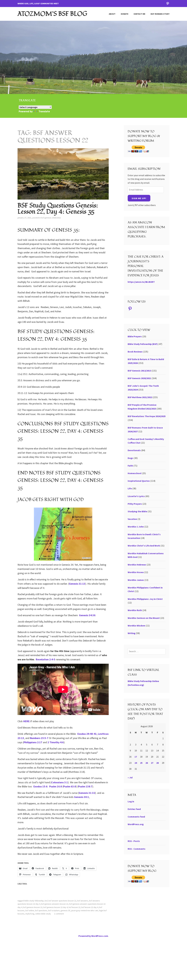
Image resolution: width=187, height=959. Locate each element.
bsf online (29, 910)
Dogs (130, 458)
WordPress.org (136, 824)
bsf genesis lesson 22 (32, 907)
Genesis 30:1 (81, 797)
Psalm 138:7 (85, 786)
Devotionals (134, 450)
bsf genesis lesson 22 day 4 (55, 907)
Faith (130, 465)
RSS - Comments (136, 848)
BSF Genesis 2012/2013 (139, 370)
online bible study (43, 913)
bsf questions (41, 910)
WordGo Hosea (136, 572)
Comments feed (136, 816)
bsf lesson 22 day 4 (89, 907)
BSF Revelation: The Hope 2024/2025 (147, 416)
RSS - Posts (134, 841)
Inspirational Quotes (139, 480)
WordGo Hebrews (137, 564)
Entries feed (134, 809)
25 (141, 762)
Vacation (132, 519)
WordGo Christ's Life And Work (144, 545)
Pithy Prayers (135, 503)
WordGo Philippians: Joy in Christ (145, 598)
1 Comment (59, 913)
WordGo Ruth (135, 610)
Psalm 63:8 (69, 786)
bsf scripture (54, 910)
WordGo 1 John (136, 526)
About (112, 14)
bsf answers (82, 900)
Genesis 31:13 (77, 583)
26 (147, 762)
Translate (44, 111)
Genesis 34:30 (87, 615)
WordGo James (136, 579)
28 (157, 762)
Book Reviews (135, 351)
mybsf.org (29, 913)
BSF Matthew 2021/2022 (140, 397)
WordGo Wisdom (136, 625)
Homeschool (134, 473)
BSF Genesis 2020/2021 (51, 217)
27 (152, 762)
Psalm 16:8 (55, 786)
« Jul (130, 777)
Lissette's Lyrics (136, 496)
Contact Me (139, 14)
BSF (46, 900)
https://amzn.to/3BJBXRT (141, 281)
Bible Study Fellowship (34, 900)
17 (136, 756)
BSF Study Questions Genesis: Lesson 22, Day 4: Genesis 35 (58, 208)
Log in (131, 801)
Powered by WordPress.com (93, 935)
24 (136, 762)
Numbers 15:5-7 (39, 738)
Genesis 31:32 (87, 793)
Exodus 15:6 (40, 786)
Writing (131, 633)
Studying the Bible (137, 511)
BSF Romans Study (160, 14)
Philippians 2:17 (33, 742)
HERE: (26, 721)
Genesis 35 (65, 910)
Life (130, 488)
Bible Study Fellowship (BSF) (143, 344)
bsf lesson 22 (74, 907)
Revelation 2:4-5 (46, 659)
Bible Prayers (135, 336)
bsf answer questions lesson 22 (62, 900)
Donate (124, 14)
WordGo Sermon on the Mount (144, 617)
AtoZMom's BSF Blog (52, 14)
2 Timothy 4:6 (55, 742)
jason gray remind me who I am (84, 910)
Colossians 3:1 (59, 782)
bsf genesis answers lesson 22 (54, 904)
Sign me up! (139, 198)
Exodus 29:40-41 (87, 733)
